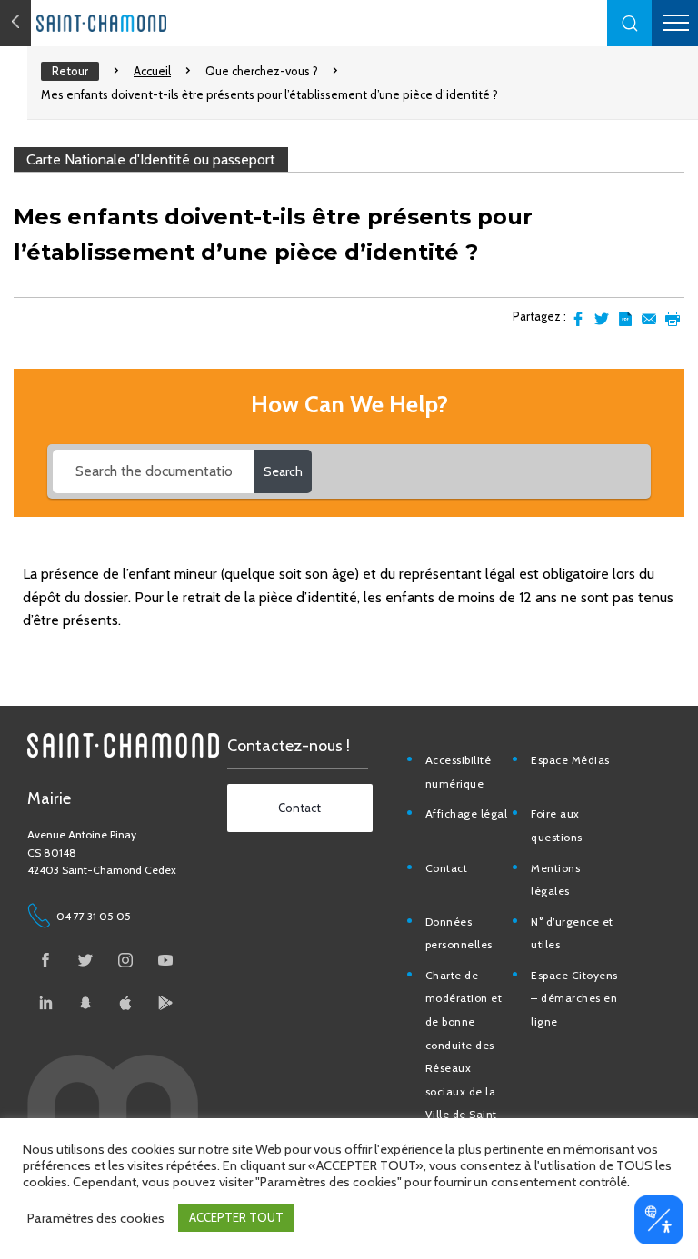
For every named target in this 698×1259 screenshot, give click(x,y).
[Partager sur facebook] (578, 319)
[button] (630, 23)
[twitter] (85, 960)
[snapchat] (85, 1003)
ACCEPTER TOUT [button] (236, 1217)
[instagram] (125, 960)
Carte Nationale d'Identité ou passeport (150, 159)
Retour (70, 71)
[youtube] (165, 960)
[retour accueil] (15, 23)
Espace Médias (570, 760)
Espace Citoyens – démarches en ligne (574, 998)
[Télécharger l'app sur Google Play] (165, 1003)
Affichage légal (466, 813)
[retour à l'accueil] (136, 23)
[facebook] (45, 960)
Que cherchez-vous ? (261, 71)
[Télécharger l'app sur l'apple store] (125, 1003)
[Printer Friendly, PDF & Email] (625, 319)
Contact (446, 868)
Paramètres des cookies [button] (96, 1218)
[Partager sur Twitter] (601, 319)
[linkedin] (45, 1003)
